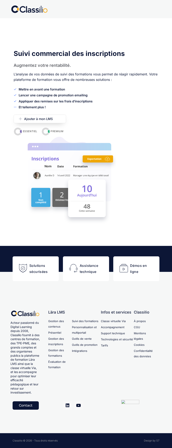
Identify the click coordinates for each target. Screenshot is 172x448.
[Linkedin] (67, 405)
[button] (40, 119)
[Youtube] (78, 405)
